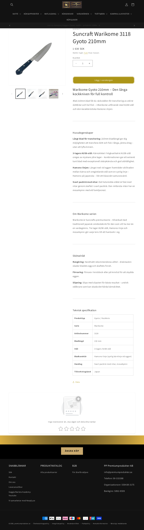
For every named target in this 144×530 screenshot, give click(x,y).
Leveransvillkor (16, 487)
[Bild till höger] (62, 94)
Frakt (86, 53)
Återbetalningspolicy (41, 524)
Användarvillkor (73, 524)
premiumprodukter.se (22, 524)
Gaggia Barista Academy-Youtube (20, 494)
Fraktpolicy (86, 524)
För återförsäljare (80, 472)
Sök (10, 472)
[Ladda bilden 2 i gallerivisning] (31, 94)
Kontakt (12, 477)
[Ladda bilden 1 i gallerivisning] (20, 94)
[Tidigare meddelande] (10, 25)
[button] (12, 5)
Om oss (12, 482)
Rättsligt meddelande (119, 524)
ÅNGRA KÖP (72, 450)
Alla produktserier (48, 472)
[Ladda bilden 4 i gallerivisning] (53, 94)
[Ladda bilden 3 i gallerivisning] (43, 94)
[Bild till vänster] (12, 94)
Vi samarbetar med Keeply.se (22, 500)
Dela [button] (78, 382)
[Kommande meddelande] (134, 25)
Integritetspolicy (58, 524)
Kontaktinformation (100, 524)
